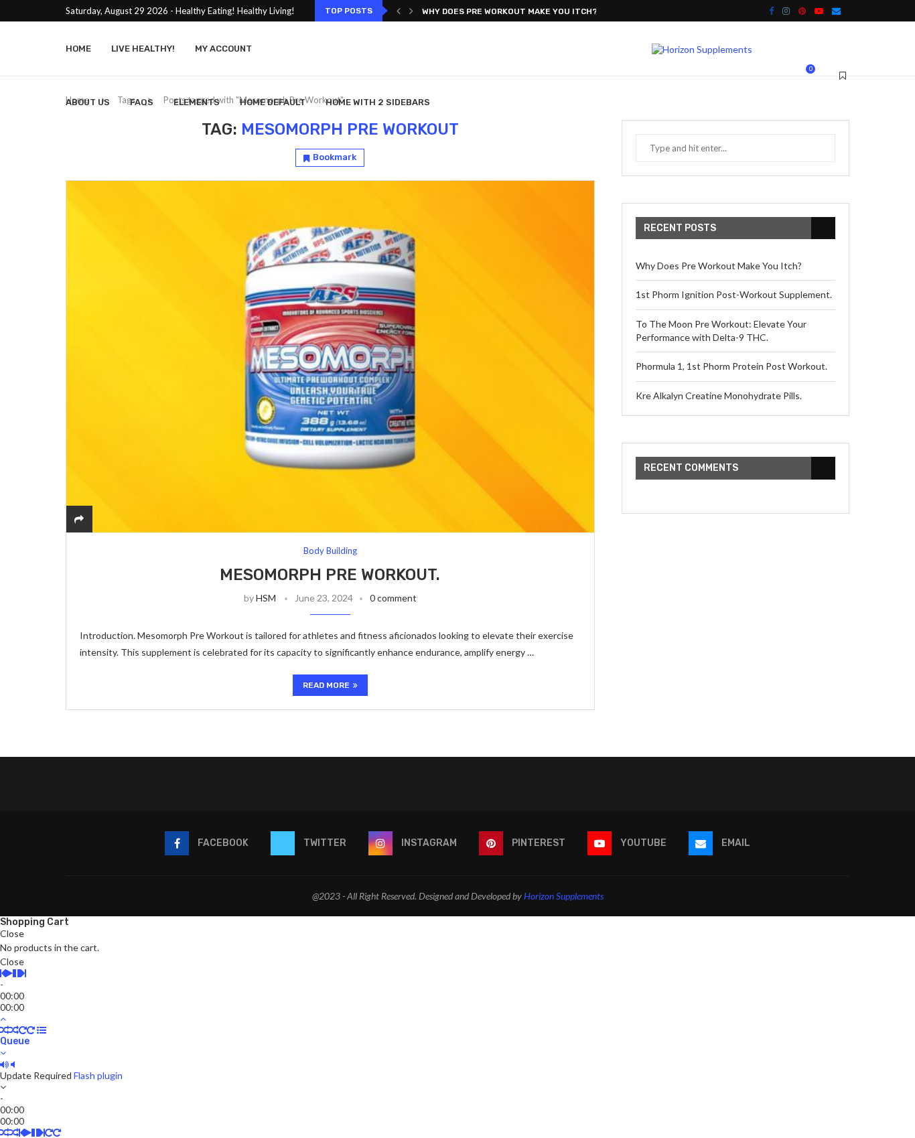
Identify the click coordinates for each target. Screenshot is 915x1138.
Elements (196, 102)
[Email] (836, 10)
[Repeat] (23, 1030)
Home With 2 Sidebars (378, 102)
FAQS (141, 102)
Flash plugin (98, 1075)
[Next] (411, 10)
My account (223, 49)
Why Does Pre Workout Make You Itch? (509, 11)
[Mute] (4, 1064)
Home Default (272, 102)
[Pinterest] (802, 10)
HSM (266, 597)
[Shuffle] (4, 1030)
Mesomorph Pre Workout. (330, 574)
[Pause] (17, 973)
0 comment (393, 597)
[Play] (9, 973)
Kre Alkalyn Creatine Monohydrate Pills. (719, 395)
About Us (88, 102)
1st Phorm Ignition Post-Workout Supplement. (734, 294)
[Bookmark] (842, 75)
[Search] (826, 75)
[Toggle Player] (3, 1018)
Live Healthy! (143, 49)
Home (78, 49)
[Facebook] (771, 10)
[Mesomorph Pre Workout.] (330, 356)
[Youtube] (819, 10)
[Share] (79, 518)
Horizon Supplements (564, 896)
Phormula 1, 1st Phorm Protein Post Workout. (731, 366)
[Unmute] (13, 1064)
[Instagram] (786, 10)
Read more (326, 685)
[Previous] (398, 10)
